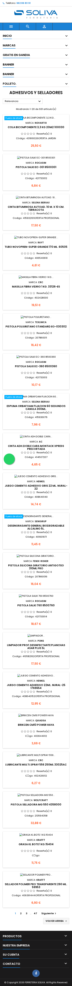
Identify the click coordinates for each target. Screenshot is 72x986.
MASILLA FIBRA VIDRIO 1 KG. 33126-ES (36, 286)
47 (35, 913)
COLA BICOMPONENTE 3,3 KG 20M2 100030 (36, 127)
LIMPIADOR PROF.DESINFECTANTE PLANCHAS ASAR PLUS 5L (36, 646)
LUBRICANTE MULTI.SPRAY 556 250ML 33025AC (36, 764)
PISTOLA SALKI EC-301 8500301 (36, 167)
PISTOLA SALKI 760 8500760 (36, 605)
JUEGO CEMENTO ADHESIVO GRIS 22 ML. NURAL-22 (36, 487)
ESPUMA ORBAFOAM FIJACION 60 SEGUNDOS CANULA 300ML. (36, 407)
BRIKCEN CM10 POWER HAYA (36, 725)
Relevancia (23, 101)
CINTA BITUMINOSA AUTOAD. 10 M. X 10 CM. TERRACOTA (36, 208)
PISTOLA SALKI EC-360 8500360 (36, 366)
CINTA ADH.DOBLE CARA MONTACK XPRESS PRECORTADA (36, 447)
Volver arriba (57, 921)
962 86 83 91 (23, 3)
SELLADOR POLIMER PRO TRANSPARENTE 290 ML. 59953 (36, 885)
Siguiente (49, 913)
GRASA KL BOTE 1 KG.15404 (36, 844)
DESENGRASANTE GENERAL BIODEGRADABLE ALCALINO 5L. (36, 527)
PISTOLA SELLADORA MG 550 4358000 (36, 804)
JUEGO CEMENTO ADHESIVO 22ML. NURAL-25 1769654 (36, 686)
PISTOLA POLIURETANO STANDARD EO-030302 (36, 326)
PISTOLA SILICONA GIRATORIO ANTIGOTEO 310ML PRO (36, 567)
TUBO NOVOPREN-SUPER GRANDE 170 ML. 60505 (36, 247)
